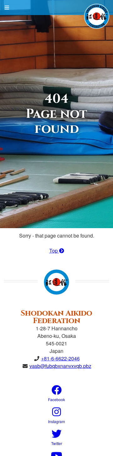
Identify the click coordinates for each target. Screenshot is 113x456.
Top (54, 250)
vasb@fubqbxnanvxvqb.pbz (60, 366)
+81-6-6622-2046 (60, 358)
